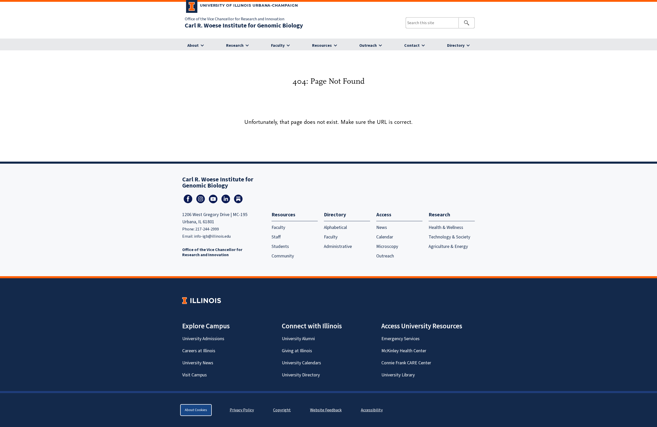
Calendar (384, 237)
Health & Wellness (446, 227)
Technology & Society (449, 237)
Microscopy (387, 246)
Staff (276, 237)
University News (197, 363)
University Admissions (203, 339)
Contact (412, 45)
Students (280, 246)
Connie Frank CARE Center (406, 363)
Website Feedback (326, 410)
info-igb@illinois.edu (212, 236)
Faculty (278, 45)
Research (235, 45)
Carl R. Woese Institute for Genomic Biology (244, 25)
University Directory (301, 375)
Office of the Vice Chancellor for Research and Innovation (234, 19)
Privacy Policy (242, 410)
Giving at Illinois (297, 351)
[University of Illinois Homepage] (201, 300)
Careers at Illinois (198, 351)
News (381, 227)
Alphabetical (335, 227)
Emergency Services (400, 339)
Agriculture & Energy (448, 246)
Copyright (282, 410)
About (193, 45)
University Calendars (301, 363)
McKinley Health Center (403, 351)
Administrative (338, 246)
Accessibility (372, 410)
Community (283, 256)
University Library (398, 375)
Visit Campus (194, 375)
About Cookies (196, 410)
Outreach (368, 45)
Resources (322, 45)
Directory (456, 45)
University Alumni (298, 339)
